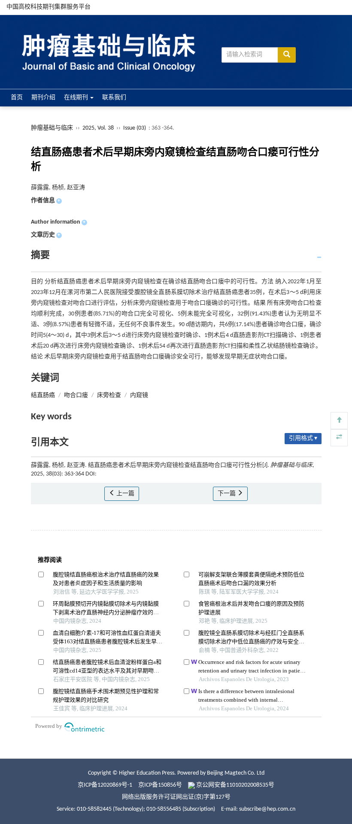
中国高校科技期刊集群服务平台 (48, 7)
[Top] (339, 420)
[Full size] (339, 437)
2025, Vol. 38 (98, 128)
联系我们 (114, 97)
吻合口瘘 (76, 395)
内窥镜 (139, 395)
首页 (17, 97)
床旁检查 (109, 395)
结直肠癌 (43, 395)
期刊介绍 (43, 97)
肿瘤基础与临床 (52, 128)
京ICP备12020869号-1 (105, 785)
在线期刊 (76, 97)
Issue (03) (134, 128)
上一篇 (124, 494)
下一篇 (227, 494)
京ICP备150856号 (160, 785)
